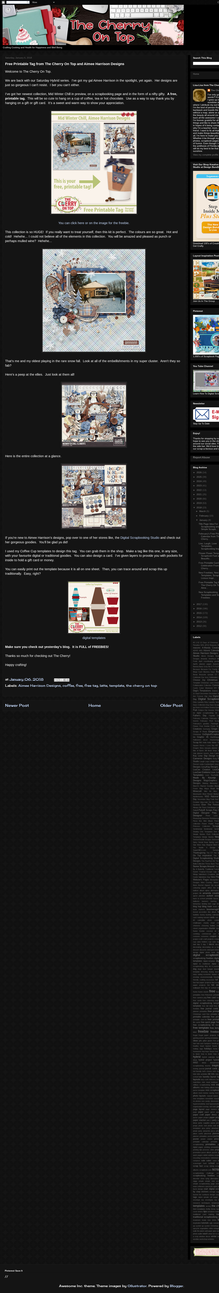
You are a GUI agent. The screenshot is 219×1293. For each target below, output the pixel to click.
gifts (200, 1041)
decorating (197, 947)
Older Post (171, 705)
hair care (200, 1043)
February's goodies (201, 724)
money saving (208, 1093)
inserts (207, 1066)
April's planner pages (202, 664)
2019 (199, 503)
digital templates (93, 638)
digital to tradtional (201, 964)
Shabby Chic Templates (203, 832)
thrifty (208, 1209)
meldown (214, 1082)
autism (209, 895)
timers (200, 1212)
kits (213, 1074)
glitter (205, 1041)
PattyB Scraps (205, 810)
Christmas (212, 680)
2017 (199, 604)
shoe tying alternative (209, 1179)
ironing (195, 1069)
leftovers (212, 1079)
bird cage (212, 904)
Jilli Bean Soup (211, 750)
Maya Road (209, 788)
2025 (199, 477)
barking (213, 901)
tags (195, 1197)
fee (208, 985)
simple (201, 1181)
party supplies (204, 1123)
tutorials (205, 1223)
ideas (204, 1063)
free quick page (208, 1022)
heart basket (205, 1046)
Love (213, 772)
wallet (200, 1234)
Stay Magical (207, 845)
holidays (208, 1049)
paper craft (198, 1115)
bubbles (196, 915)
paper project (203, 1117)
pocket (210, 1136)
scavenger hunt (199, 1163)
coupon (213, 936)
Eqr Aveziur (209, 710)
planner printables (200, 1136)
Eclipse (201, 710)
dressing (204, 972)
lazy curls (205, 1079)
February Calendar (200, 718)
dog (194, 969)
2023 (199, 485)
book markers (199, 909)
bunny (202, 915)
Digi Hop (208, 696)
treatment (196, 1220)
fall (216, 980)
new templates (199, 1099)
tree (209, 1220)
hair (194, 1043)
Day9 (197, 693)
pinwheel (215, 1128)
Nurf (216, 799)
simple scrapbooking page (204, 1184)
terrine (208, 1206)
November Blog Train (206, 799)
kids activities (202, 1074)
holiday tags (198, 1049)
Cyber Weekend (206, 688)
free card (211, 997)
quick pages (197, 1155)
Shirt (215, 832)
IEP (216, 745)
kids (194, 1074)
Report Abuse (201, 457)
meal (208, 1082)
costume (196, 936)
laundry (206, 1077)
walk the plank (198, 1231)
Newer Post (17, 705)
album (202, 890)
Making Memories (210, 783)
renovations (205, 1158)
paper (200, 1112)
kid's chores (207, 1071)
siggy (195, 1181)
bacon (215, 898)
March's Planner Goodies (203, 786)
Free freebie (204, 726)
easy (195, 974)
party (214, 1120)
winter (213, 1236)
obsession (215, 1101)
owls (214, 1107)
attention (202, 896)
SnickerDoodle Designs (202, 839)
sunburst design (208, 1195)
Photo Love (211, 816)
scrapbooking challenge (203, 1173)
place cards (198, 1133)
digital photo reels (207, 952)
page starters (211, 1109)
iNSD (195, 1063)
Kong (215, 759)
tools (217, 1212)
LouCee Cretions (201, 772)
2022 (199, 490)
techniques (206, 1203)
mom (200, 1093)
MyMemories (198, 797)
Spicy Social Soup (200, 842)
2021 (199, 494)
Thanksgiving (199, 853)
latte (103, 686)
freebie (203, 1031)
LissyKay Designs (209, 767)
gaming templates (211, 1038)
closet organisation (200, 928)
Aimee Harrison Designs (39, 686)
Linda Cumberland (206, 764)
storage (212, 1192)
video (211, 1228)
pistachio (206, 1131)
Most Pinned (207, 794)
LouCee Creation (201, 769)
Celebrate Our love (200, 677)
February (204, 515)
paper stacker (199, 1120)
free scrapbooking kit (203, 1025)
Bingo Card (197, 672)
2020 (199, 498)
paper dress (211, 1115)
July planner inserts (201, 753)
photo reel (202, 1126)
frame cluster (203, 992)
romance (196, 1161)
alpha (207, 890)
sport (215, 1186)
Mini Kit (207, 791)
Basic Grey (203, 666)
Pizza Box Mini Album (203, 821)
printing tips (197, 1150)
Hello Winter (212, 742)
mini (213, 1085)
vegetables (204, 1228)
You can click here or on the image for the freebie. (94, 223)
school (211, 1163)
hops (207, 1051)
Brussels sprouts (206, 675)
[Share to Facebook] (64, 680)
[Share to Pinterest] (67, 680)
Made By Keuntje (204, 777)
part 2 (209, 1120)
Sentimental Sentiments (202, 829)
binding (204, 904)
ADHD (195, 650)
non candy (206, 1101)
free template (201, 1027)
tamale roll (208, 1197)
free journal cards (209, 1009)
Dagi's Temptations (202, 691)
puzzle (214, 1152)
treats (204, 1220)
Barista (195, 666)
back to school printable (203, 898)
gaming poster (198, 1038)
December (204, 693)
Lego (207, 761)
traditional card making (203, 1214)
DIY (215, 688)
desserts (203, 950)
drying (211, 972)
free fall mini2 (207, 1006)
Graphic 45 (202, 737)
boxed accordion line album (204, 912)
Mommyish (197, 794)
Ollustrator (137, 1286)
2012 (199, 626)
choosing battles (208, 926)
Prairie (210, 824)
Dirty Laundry (198, 702)
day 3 (199, 944)
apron (195, 896)
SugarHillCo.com (199, 850)
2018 (199, 507)
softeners (201, 1186)
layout (213, 1077)
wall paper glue (210, 1231)
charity (206, 923)
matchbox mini (199, 1082)
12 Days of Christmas (209, 642)
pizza (213, 1131)
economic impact (210, 974)
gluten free (212, 1041)
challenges (197, 923)
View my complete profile (205, 154)
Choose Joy (199, 680)
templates (199, 1205)
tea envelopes (207, 1200)
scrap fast (198, 1166)
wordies (196, 1239)
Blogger (176, 1286)
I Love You (210, 745)
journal (201, 1069)
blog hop (197, 906)
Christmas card (207, 683)
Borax (195, 675)
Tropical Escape (205, 872)
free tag (91, 686)
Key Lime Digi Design (204, 756)
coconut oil (211, 931)
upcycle (196, 1228)
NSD (207, 796)
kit (209, 1074)
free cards (197, 1000)
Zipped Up (209, 885)
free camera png (199, 998)
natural (209, 1096)
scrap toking (209, 1166)
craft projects (208, 939)
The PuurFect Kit (208, 861)
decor (211, 944)
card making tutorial (201, 917)
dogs (200, 969)
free (79, 686)
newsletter (209, 1099)
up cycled (197, 1226)
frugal (195, 1035)
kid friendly (197, 1071)
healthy (196, 1046)
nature (215, 1096)
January (203, 520)
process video (208, 1150)
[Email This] (55, 680)
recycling (196, 1158)
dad (194, 944)
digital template (209, 961)
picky (208, 1128)
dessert (196, 950)
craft (200, 939)
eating (200, 974)
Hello (204, 742)
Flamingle (214, 724)
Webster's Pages (201, 880)
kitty (217, 1074)
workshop (203, 1239)
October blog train (200, 802)
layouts (196, 1079)
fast (194, 982)
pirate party (197, 1131)
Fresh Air (214, 726)
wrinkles (211, 1239)
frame (195, 992)
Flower (195, 726)
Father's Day (199, 715)
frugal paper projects (207, 1035)
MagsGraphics (210, 780)
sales (208, 1160)
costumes (205, 936)
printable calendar (201, 1142)
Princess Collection (201, 826)
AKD (200, 650)
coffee (68, 686)
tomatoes (211, 1212)
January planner (210, 748)
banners (205, 901)
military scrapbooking (201, 1085)
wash (205, 1234)
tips (205, 1211)
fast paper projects (203, 982)
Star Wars (197, 845)
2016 (199, 608)
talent (200, 1197)
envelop (196, 977)
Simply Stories (208, 837)
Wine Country (206, 882)
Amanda (204, 659)
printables (210, 1144)
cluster (212, 928)
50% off (204, 645)
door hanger (208, 969)
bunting (208, 915)
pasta (213, 1123)
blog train (207, 906)
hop (203, 1051)
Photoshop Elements (201, 818)
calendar (215, 915)
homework (197, 1051)
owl (210, 1107)
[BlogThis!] (58, 680)
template (116, 686)
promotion (197, 1152)
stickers (205, 1192)
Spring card (213, 842)
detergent (211, 950)
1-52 (197, 642)
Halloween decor (200, 740)
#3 (194, 642)
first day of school (208, 988)
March (202, 511)
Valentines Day (204, 877)
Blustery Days (209, 672)
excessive (210, 980)
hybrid (196, 1056)
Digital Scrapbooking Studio (139, 537)
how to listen (206, 1054)
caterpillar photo (205, 920)
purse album (206, 1152)
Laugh (202, 761)
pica (203, 1128)
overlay (206, 1107)
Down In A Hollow (202, 707)
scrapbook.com (205, 1170)
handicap (215, 1043)
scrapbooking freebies (204, 1176)
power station (206, 1139)
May (201, 788)
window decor (204, 1236)
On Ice (212, 802)
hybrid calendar (208, 1057)
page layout (198, 1109)
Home (94, 705)
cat (216, 917)
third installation (199, 1209)
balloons (196, 901)
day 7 (205, 944)
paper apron (210, 1112)
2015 (199, 613)
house (212, 1051)
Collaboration (198, 685)
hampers (207, 1043)
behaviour (197, 904)
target (215, 1197)
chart (213, 923)
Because (196, 669)
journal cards (211, 1068)
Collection (207, 685)
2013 (199, 621)
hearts (214, 1046)
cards (212, 917)
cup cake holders (200, 942)
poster (196, 1139)
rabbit (205, 1155)
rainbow (211, 1155)
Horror (202, 745)
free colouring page (211, 1000)
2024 (199, 481)
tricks (214, 1220)
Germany (206, 729)
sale (203, 1160)
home (215, 1049)
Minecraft (197, 791)
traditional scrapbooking (205, 1217)
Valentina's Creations (207, 874)
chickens (196, 926)
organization (197, 1107)
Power (204, 824)
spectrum (209, 1186)
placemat (207, 1133)
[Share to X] (61, 680)
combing (196, 934)
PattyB (195, 810)
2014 (199, 617)
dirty (206, 966)
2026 (199, 472)
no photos (197, 1101)
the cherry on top (141, 686)
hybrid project (205, 1060)
